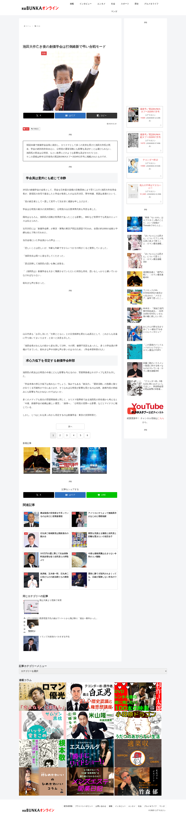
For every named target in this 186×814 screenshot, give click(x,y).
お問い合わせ (101, 806)
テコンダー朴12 (150, 160)
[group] (37, 460)
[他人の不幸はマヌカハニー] (133, 191)
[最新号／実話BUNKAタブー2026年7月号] (133, 115)
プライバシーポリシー (84, 806)
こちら (161, 418)
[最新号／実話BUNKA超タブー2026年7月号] (133, 140)
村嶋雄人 (36, 129)
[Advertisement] (70, 35)
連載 (110, 806)
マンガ (162, 806)
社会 (27, 129)
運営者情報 (68, 806)
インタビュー (120, 806)
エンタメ (131, 806)
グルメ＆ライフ (150, 806)
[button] (101, 115)
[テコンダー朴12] (133, 166)
